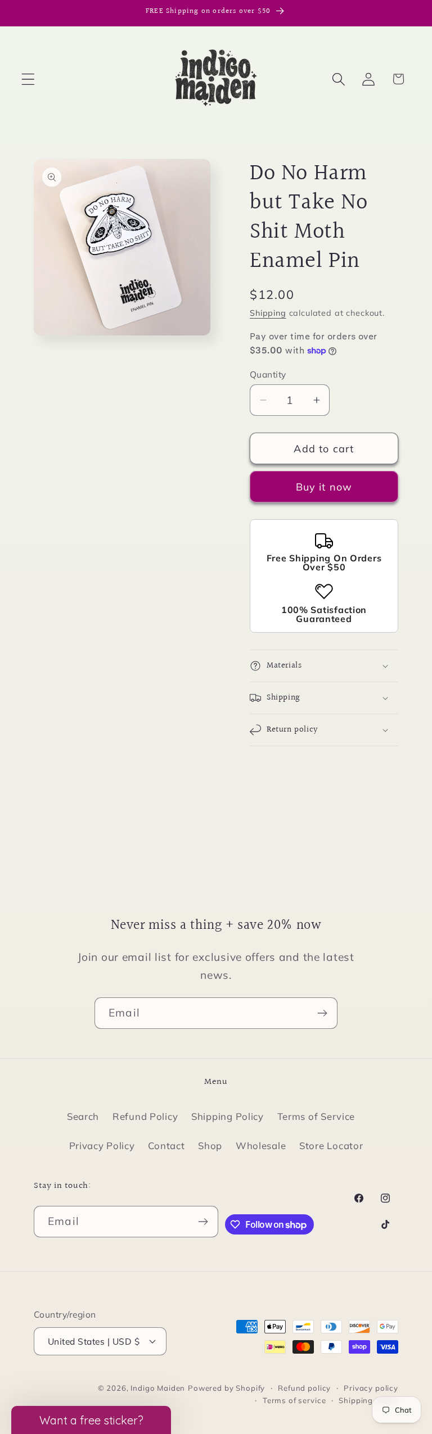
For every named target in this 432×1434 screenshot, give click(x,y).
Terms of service (294, 1400)
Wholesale (261, 1145)
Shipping (268, 313)
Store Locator (331, 1145)
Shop (210, 1145)
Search (83, 1116)
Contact (166, 1145)
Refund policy (304, 1387)
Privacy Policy (102, 1145)
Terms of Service (316, 1116)
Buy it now (324, 486)
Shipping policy (368, 1400)
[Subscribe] (322, 1013)
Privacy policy (371, 1387)
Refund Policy (145, 1116)
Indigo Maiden (157, 1387)
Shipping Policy (227, 1116)
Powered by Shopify (226, 1387)
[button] (28, 79)
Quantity (268, 374)
